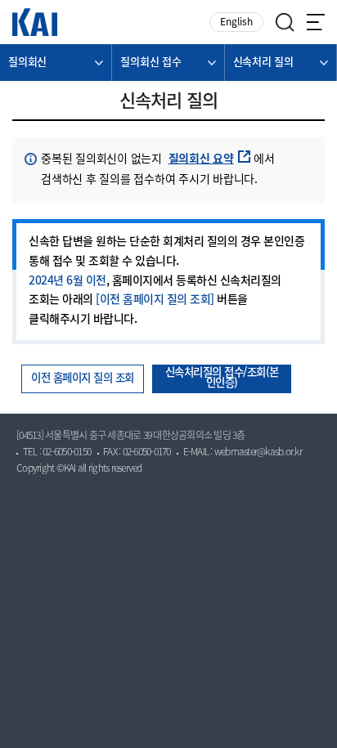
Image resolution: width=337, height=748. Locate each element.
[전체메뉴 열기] (316, 22)
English (236, 22)
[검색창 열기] (285, 22)
